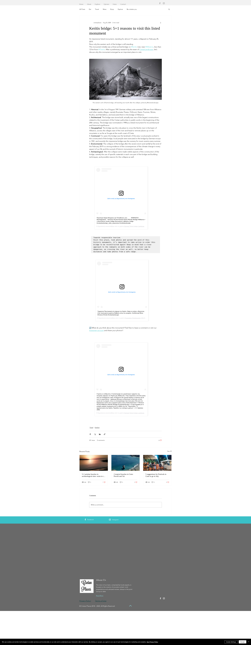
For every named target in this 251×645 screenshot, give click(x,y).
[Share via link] (104, 434)
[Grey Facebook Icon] (160, 3)
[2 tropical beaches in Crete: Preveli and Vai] (125, 463)
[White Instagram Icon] (110, 519)
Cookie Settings (231, 642)
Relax (104, 9)
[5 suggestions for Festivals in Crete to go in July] (157, 463)
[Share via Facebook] (90, 434)
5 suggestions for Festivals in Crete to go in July (156, 475)
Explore (120, 9)
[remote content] (125, 198)
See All (169, 451)
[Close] (248, 641)
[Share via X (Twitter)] (95, 434)
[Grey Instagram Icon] (164, 3)
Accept (242, 642)
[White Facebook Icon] (85, 519)
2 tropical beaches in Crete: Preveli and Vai (123, 475)
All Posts (82, 9)
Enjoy (112, 9)
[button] (169, 9)
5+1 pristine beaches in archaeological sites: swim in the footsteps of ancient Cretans (93, 475)
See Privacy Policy (152, 642)
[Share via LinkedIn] (100, 434)
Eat (90, 9)
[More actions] (160, 22)
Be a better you (132, 9)
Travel (97, 9)
